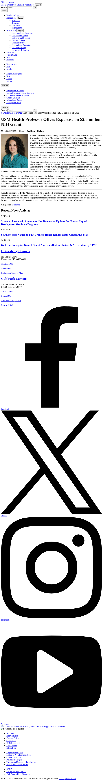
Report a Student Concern (17, 764)
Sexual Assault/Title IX (16, 771)
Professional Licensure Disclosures (21, 762)
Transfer (15, 23)
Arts (8, 57)
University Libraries (20, 50)
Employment (11, 745)
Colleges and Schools (21, 38)
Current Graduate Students (17, 95)
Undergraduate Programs (22, 33)
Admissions (11, 18)
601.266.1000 (7, 264)
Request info (11, 64)
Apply (9, 69)
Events (9, 78)
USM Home (6, 113)
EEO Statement (13, 743)
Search (5, 107)
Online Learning (19, 47)
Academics (11, 30)
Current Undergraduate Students (20, 93)
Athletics (10, 60)
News (8, 76)
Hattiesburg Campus (15, 251)
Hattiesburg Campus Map (12, 273)
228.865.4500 (7, 291)
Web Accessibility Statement (18, 774)
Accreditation (12, 736)
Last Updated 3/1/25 (67, 778)
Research (10, 52)
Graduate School (19, 43)
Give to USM (7, 305)
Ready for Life (12, 15)
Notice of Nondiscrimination (18, 755)
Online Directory (13, 757)
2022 (20, 113)
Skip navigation (7, 2)
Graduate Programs (20, 35)
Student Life (11, 55)
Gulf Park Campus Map (11, 300)
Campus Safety (12, 738)
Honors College (18, 40)
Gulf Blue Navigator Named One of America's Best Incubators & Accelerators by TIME (49, 245)
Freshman (16, 20)
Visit (8, 67)
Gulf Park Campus (14, 278)
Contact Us (6, 268)
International (17, 28)
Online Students (13, 98)
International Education (22, 45)
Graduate (16, 25)
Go (35, 8)
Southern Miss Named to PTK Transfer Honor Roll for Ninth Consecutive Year (44, 234)
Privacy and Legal (14, 760)
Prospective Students (15, 90)
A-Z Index (10, 733)
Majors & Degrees (14, 74)
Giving (9, 81)
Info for (5, 86)
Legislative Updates (14, 752)
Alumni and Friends (14, 100)
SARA (9, 769)
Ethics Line (11, 748)
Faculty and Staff (13, 102)
